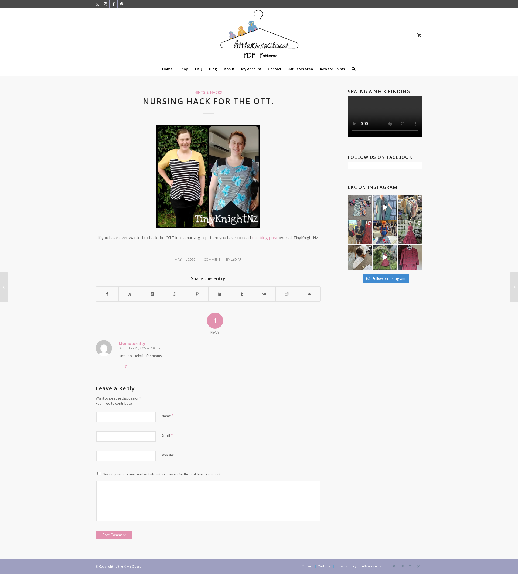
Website (168, 454)
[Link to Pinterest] (122, 4)
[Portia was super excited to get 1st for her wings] (385, 232)
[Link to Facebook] (113, 4)
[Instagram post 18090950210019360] (385, 257)
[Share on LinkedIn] (220, 294)
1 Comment (210, 259)
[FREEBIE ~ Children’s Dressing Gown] (4, 287)
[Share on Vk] (264, 294)
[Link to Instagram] (105, 4)
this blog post (265, 237)
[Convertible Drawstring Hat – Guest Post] (514, 287)
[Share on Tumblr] (242, 294)
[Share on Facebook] (107, 294)
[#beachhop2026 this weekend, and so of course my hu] (360, 207)
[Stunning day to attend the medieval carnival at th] (410, 207)
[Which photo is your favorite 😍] (410, 232)
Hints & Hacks (208, 92)
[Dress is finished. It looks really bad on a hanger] (410, 257)
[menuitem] (167, 69)
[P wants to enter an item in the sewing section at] (360, 257)
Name (167, 415)
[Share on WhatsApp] (174, 294)
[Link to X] (97, 4)
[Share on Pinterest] (197, 294)
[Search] (351, 69)
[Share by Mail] (309, 294)
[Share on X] (130, 294)
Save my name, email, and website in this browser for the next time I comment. (162, 474)
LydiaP (236, 259)
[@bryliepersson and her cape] (385, 207)
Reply (123, 366)
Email (167, 435)
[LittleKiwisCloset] (259, 35)
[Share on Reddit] (287, 294)
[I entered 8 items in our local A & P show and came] (360, 232)
